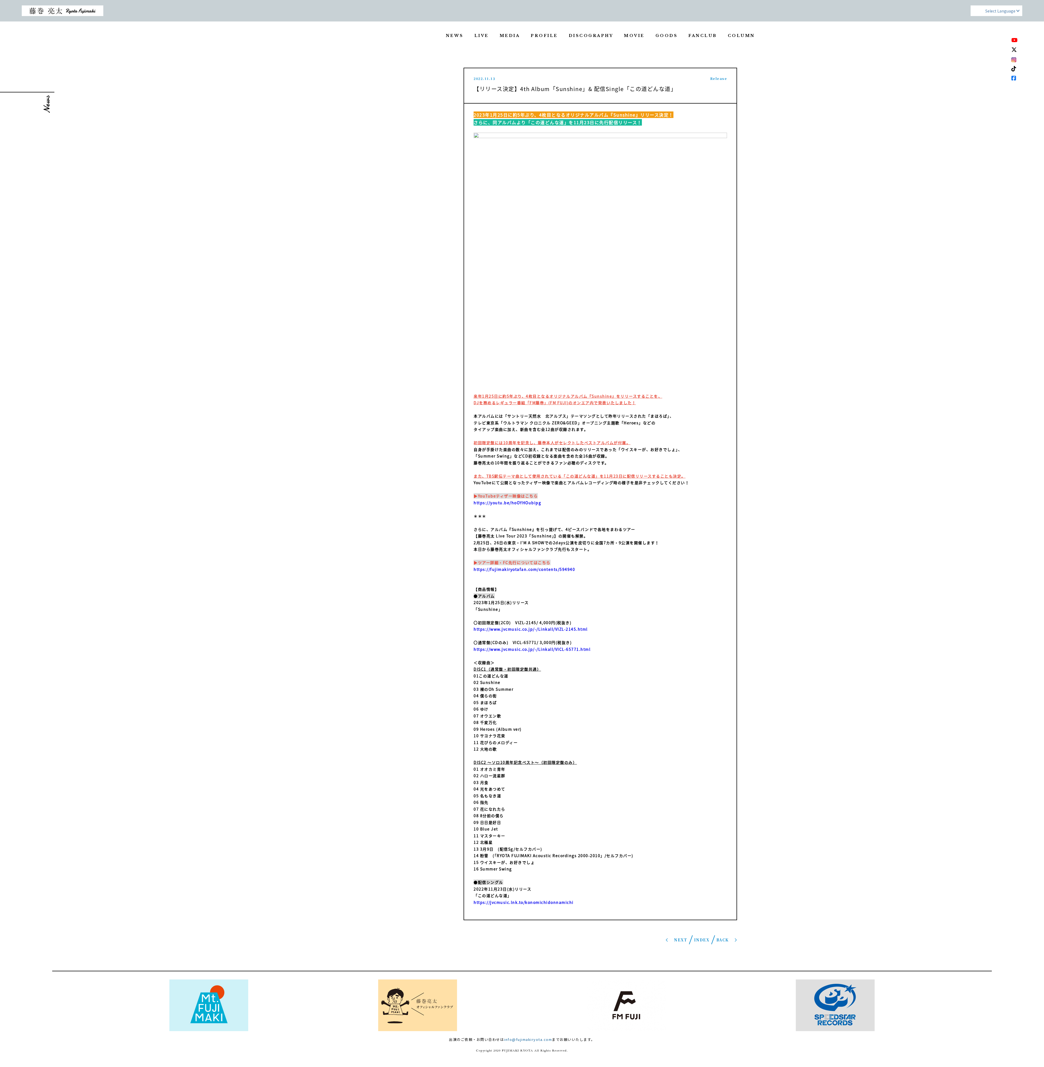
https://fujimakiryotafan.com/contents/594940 (524, 569)
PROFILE (544, 35)
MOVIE (634, 35)
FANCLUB (702, 35)
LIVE (481, 35)
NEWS (455, 35)
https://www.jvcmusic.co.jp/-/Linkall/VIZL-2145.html (531, 629)
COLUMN (741, 35)
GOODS (666, 35)
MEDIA (510, 35)
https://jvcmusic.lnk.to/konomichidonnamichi (524, 902)
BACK (722, 939)
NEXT (680, 939)
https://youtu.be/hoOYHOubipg (507, 502)
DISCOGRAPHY (591, 35)
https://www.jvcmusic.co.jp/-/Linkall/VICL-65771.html (532, 649)
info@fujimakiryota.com (528, 1039)
